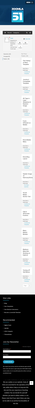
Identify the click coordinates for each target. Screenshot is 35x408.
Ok (31, 383)
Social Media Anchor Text (26, 194)
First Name (5, 354)
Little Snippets (8, 331)
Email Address (7, 349)
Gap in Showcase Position (26, 213)
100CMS (6, 328)
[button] (29, 2)
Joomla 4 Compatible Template (26, 81)
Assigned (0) (7, 56)
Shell (11, 38)
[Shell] (7, 40)
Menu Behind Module (25, 232)
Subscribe (27, 39)
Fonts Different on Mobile (27, 123)
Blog (5, 303)
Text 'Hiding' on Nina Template (26, 62)
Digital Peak (7, 325)
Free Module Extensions (11, 309)
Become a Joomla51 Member (12, 312)
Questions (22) (7, 54)
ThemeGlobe (8, 334)
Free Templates (8, 306)
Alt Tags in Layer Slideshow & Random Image (27, 102)
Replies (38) (6, 59)
